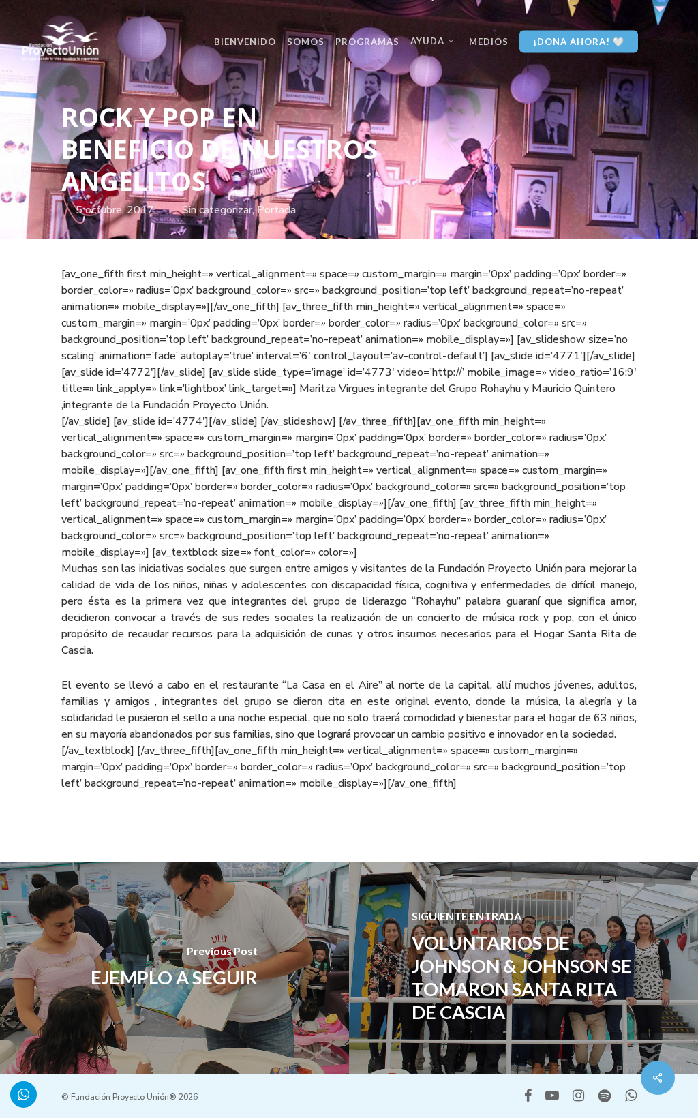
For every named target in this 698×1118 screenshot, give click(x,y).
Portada (276, 209)
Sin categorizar (217, 209)
